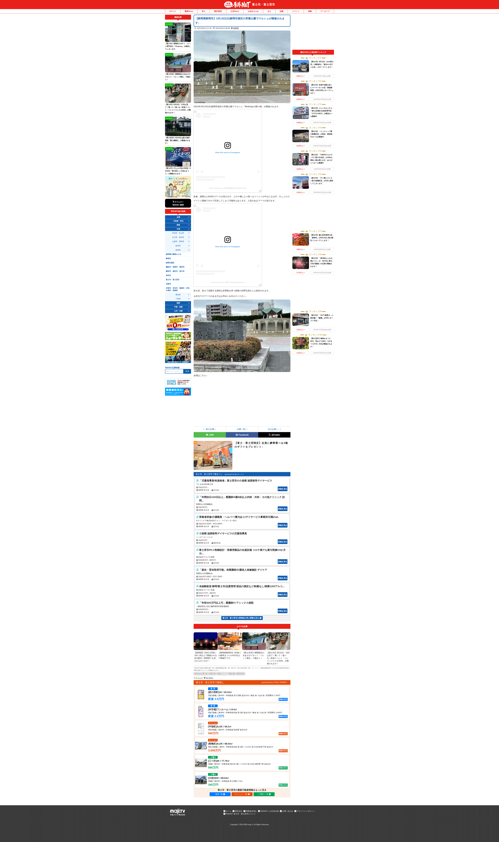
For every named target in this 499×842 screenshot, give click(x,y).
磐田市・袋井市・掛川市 (175, 271)
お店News (235, 11)
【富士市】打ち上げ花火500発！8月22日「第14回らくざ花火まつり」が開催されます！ (178, 171)
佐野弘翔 (212, 674)
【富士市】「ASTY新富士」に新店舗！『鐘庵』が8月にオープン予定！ (321, 318)
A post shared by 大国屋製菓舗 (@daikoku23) (227, 188)
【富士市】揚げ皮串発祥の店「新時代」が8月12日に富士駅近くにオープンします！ (321, 237)
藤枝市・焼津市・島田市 (175, 267)
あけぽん (209, 678)
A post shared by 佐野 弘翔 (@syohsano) (227, 282)
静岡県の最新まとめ (173, 254)
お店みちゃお (253, 11)
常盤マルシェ (222, 674)
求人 (203, 11)
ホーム (228, 811)
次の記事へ (273, 429)
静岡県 (236, 28)
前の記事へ (211, 429)
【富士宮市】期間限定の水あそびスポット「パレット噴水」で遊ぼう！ (177, 76)
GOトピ (172, 11)
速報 (310, 11)
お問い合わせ (287, 811)
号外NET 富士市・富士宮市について (240, 814)
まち (269, 11)
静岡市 (168, 258)
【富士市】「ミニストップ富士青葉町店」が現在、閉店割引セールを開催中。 (321, 134)
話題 (281, 11)
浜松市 (168, 275)
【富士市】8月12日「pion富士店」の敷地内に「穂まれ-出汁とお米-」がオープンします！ (322, 64)
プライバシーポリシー (306, 811)
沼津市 (168, 284)
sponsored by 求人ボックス (234, 474)
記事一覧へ (242, 429)
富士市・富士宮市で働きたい (209, 474)
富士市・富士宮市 (263, 4)
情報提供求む (251, 811)
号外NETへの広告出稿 (269, 811)
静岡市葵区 (240, 674)
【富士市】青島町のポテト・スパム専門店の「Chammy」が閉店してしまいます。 (178, 46)
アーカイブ (325, 11)
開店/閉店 (218, 11)
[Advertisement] (313, 32)
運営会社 (238, 811)
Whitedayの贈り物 (200, 674)
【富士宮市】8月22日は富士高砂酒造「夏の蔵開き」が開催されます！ (177, 140)
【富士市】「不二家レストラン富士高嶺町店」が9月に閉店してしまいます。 (321, 180)
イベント (295, 11)
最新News (189, 11)
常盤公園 (232, 674)
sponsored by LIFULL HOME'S (274, 682)
